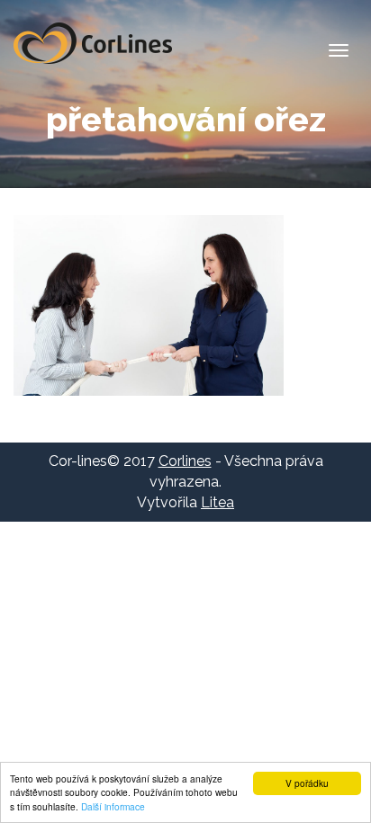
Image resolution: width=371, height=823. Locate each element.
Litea (217, 502)
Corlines (93, 43)
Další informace (113, 806)
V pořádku (307, 783)
